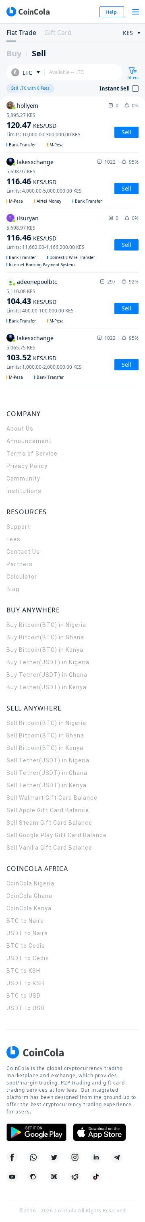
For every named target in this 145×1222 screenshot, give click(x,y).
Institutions (23, 491)
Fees (13, 539)
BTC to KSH (23, 970)
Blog (12, 589)
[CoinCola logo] (28, 11)
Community (23, 478)
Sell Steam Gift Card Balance (49, 822)
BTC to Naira (25, 921)
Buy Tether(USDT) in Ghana (46, 675)
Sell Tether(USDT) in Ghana (46, 773)
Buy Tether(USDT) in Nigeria (47, 662)
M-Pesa (57, 145)
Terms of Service (32, 453)
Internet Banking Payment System (42, 264)
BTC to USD (23, 995)
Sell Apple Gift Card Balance (47, 810)
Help (111, 12)
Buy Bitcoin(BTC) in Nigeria (46, 625)
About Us (19, 428)
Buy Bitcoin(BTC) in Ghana (45, 637)
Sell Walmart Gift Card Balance (51, 798)
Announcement (29, 441)
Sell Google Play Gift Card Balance (56, 835)
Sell (39, 53)
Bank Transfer (22, 145)
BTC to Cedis (25, 946)
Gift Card (58, 32)
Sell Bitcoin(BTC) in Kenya (44, 748)
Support (18, 527)
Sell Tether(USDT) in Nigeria (47, 760)
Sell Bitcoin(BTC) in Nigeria (46, 723)
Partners (19, 564)
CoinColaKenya (29, 908)
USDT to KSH (25, 983)
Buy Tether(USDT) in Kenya (46, 687)
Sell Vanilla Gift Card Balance (49, 847)
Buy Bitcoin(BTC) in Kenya (44, 650)
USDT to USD (25, 1008)
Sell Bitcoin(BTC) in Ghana (45, 735)
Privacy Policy (27, 466)
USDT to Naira (27, 933)
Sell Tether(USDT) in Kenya (46, 785)
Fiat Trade (21, 32)
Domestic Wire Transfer (72, 257)
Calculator (21, 576)
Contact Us (23, 551)
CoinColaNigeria (30, 883)
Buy (13, 53)
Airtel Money (49, 201)
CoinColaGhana (29, 896)
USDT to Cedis (27, 958)
